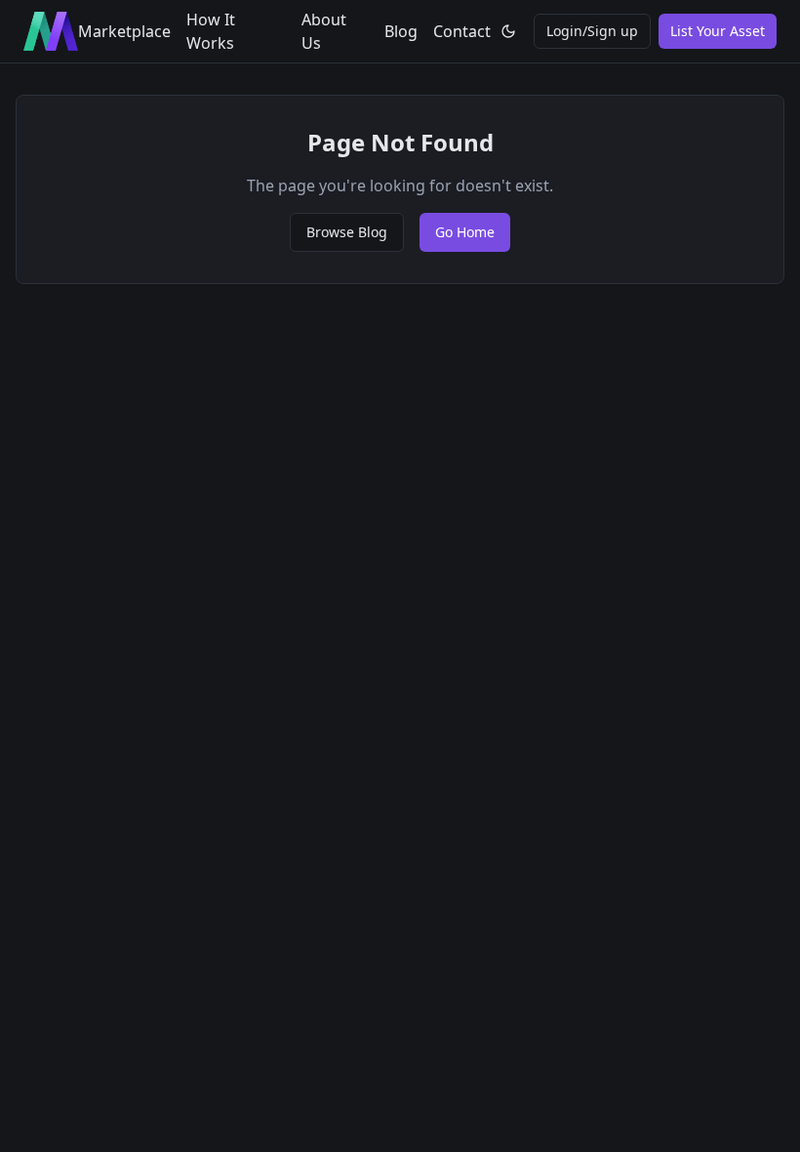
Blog (401, 31)
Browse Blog (346, 232)
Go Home (465, 232)
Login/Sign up (592, 30)
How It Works (210, 31)
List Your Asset (717, 30)
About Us (323, 31)
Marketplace (124, 31)
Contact (462, 31)
